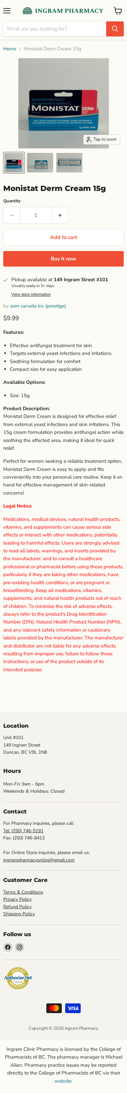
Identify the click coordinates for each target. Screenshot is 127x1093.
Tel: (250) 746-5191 (23, 831)
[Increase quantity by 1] (60, 215)
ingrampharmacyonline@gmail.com (39, 860)
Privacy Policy (17, 899)
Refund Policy (17, 907)
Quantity (12, 201)
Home (9, 49)
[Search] (115, 28)
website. (63, 1081)
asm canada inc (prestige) (38, 306)
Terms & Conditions (23, 892)
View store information (31, 294)
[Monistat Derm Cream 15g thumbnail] (14, 162)
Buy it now (63, 258)
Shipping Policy (19, 914)
